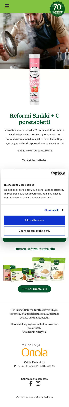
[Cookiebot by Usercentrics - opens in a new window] (51, 173)
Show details (51, 210)
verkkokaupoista (39, 317)
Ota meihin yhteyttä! (34, 331)
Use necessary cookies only (34, 230)
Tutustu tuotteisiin (34, 289)
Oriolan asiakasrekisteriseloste (34, 397)
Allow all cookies (34, 220)
